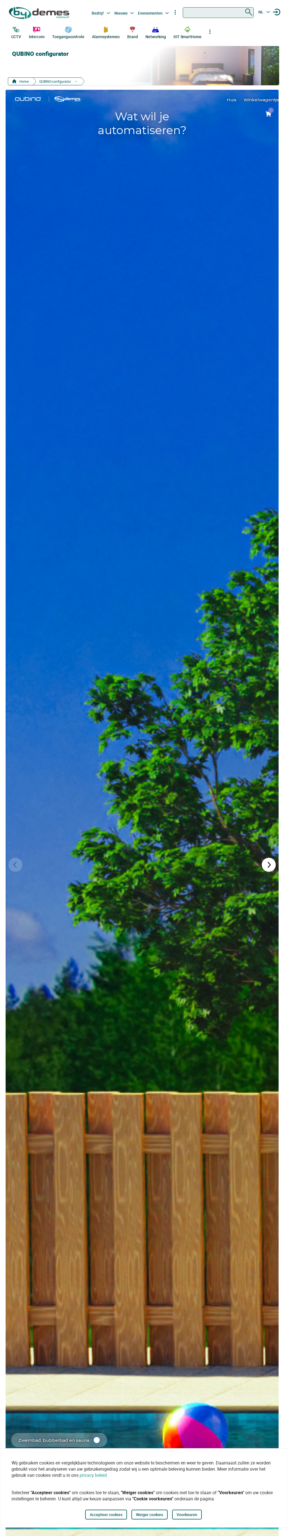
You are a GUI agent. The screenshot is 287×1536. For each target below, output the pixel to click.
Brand (132, 36)
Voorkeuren (187, 1514)
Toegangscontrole (68, 36)
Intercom (37, 36)
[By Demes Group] (40, 13)
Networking (155, 36)
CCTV (16, 36)
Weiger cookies (149, 1514)
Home (23, 81)
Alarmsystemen (106, 36)
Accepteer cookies (106, 1514)
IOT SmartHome (187, 36)
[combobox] (218, 12)
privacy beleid (93, 1475)
